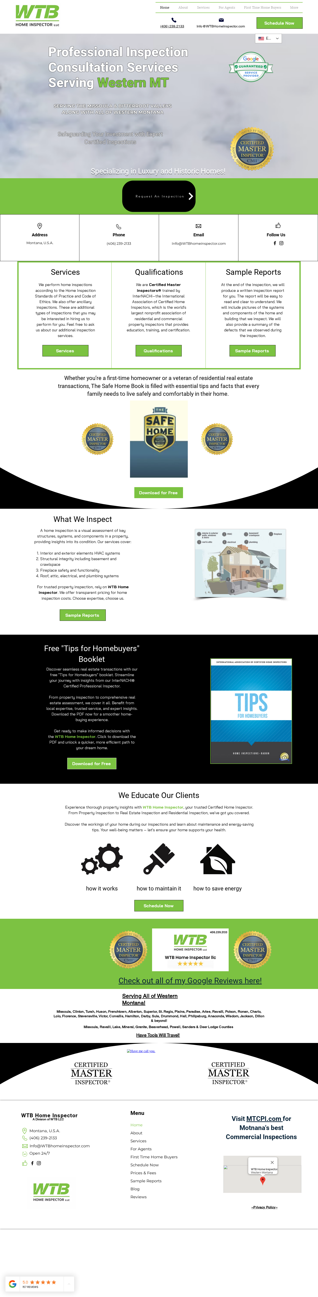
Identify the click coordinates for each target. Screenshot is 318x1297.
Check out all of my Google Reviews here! (190, 980)
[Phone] (174, 20)
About (136, 1133)
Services (138, 1141)
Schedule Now (144, 1165)
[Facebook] (275, 243)
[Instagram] (281, 243)
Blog (135, 1189)
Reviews (138, 1197)
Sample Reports (146, 1181)
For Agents (141, 1149)
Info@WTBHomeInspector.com (221, 26)
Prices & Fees (143, 1173)
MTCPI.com (264, 1118)
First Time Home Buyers (147, 1157)
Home (136, 1125)
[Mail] (221, 20)
